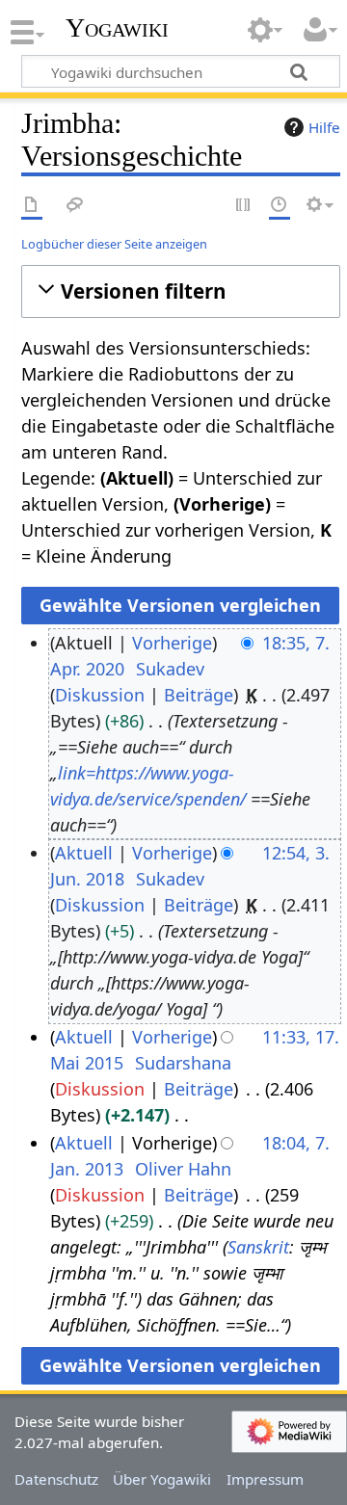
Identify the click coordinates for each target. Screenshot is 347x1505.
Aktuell (84, 852)
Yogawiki (117, 27)
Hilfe (324, 127)
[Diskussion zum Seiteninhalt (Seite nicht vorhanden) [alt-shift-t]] (75, 206)
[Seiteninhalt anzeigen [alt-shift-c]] (31, 206)
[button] (181, 291)
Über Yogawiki (162, 1479)
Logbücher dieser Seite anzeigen (114, 243)
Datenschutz (56, 1479)
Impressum (265, 1479)
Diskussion (100, 694)
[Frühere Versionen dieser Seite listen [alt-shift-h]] (279, 206)
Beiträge (198, 694)
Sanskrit (258, 1246)
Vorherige (172, 642)
